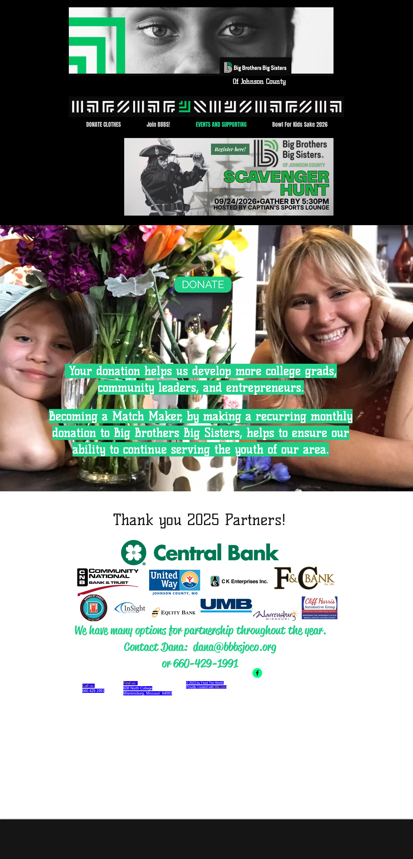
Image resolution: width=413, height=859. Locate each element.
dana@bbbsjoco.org (234, 646)
